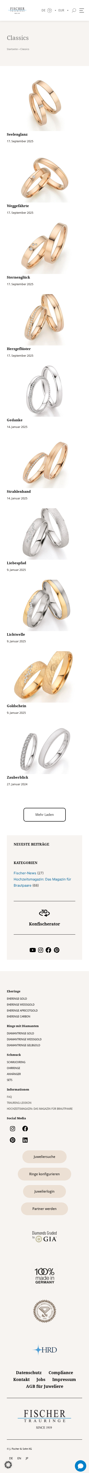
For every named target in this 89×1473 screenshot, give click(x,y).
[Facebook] (48, 950)
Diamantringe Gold (20, 1033)
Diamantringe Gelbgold (23, 1045)
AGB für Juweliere (44, 1386)
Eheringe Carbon (18, 1016)
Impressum (64, 1379)
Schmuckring (16, 1062)
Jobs (41, 1379)
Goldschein (16, 706)
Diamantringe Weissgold (24, 1039)
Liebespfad (16, 563)
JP (27, 1458)
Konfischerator (44, 924)
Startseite (12, 49)
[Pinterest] (56, 950)
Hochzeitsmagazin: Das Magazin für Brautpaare (40, 1108)
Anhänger (14, 1074)
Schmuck (14, 1055)
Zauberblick (17, 777)
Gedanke (15, 420)
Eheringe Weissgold (20, 1004)
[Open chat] (80, 1466)
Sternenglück (18, 277)
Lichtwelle (16, 634)
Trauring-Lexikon (19, 1102)
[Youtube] (32, 950)
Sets (9, 1080)
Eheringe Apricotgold (22, 1010)
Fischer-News (25, 873)
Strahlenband (19, 492)
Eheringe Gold (17, 998)
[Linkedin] (25, 1140)
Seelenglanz (17, 134)
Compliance (61, 1372)
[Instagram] (40, 950)
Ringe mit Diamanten (23, 1026)
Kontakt (21, 1379)
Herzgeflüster (19, 349)
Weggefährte (18, 206)
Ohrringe (13, 1068)
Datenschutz (29, 1372)
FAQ (9, 1097)
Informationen (18, 1089)
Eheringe (13, 991)
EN (19, 1458)
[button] (45, 815)
